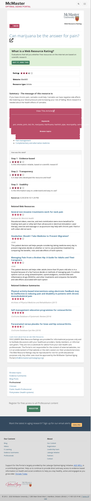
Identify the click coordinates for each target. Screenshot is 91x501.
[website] (48, 135)
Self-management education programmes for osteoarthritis (41, 310)
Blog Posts (13, 379)
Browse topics (15, 372)
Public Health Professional (20, 389)
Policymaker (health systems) (21, 392)
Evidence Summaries (17, 376)
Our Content (51, 443)
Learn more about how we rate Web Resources (26, 337)
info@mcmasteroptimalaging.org (29, 358)
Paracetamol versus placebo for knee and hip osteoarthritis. (41, 324)
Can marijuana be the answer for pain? (44, 36)
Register (33, 408)
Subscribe (77, 425)
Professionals (9, 456)
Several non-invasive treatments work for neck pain (37, 212)
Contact (50, 459)
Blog (5, 443)
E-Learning (8, 449)
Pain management (23, 140)
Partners (50, 456)
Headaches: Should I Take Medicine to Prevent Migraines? (40, 236)
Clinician (12, 386)
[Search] (79, 4)
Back (16, 26)
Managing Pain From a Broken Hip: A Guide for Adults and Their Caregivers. (42, 258)
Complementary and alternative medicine (33, 143)
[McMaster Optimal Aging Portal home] (13, 483)
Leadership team (53, 449)
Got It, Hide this (21, 62)
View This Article (44, 111)
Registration (51, 446)
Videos (6, 446)
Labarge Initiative (53, 452)
